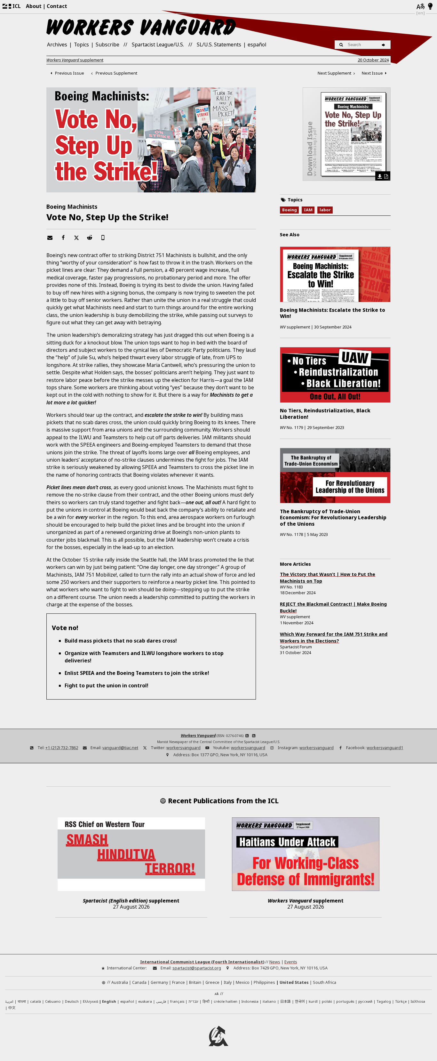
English (109, 1001)
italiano (269, 1001)
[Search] (384, 44)
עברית (193, 1001)
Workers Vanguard (198, 735)
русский (365, 1001)
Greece (212, 982)
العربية (9, 1002)
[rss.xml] (253, 735)
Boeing (289, 210)
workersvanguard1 (385, 747)
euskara (145, 1001)
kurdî (313, 1001)
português (345, 1001)
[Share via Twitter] (76, 237)
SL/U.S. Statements (219, 44)
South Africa (324, 982)
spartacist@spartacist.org (196, 968)
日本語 (285, 1001)
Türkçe (401, 1001)
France (178, 982)
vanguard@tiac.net (120, 747)
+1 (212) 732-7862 (61, 747)
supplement (74, 60)
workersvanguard (183, 747)
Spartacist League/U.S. (158, 44)
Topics (81, 44)
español (257, 44)
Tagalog (384, 1001)
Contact (57, 6)
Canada (139, 982)
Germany (159, 982)
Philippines (264, 982)
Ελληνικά (90, 1001)
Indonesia (250, 1001)
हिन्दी (206, 1001)
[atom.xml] (247, 735)
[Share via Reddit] (89, 237)
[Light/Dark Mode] (430, 7)
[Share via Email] (49, 237)
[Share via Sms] (103, 237)
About (34, 6)
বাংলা (22, 1002)
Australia (119, 982)
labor (325, 210)
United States (294, 982)
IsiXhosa (418, 1001)
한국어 (300, 1001)
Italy (228, 982)
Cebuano (53, 1001)
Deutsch (72, 1001)
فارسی (161, 1001)
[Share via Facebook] (63, 237)
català (35, 1001)
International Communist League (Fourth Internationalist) (202, 962)
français (177, 1001)
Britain (195, 982)
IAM (308, 210)
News (274, 962)
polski (327, 1001)
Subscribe (107, 44)
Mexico (243, 982)
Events (290, 962)
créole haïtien (225, 1001)
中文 (11, 1007)
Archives (57, 44)
